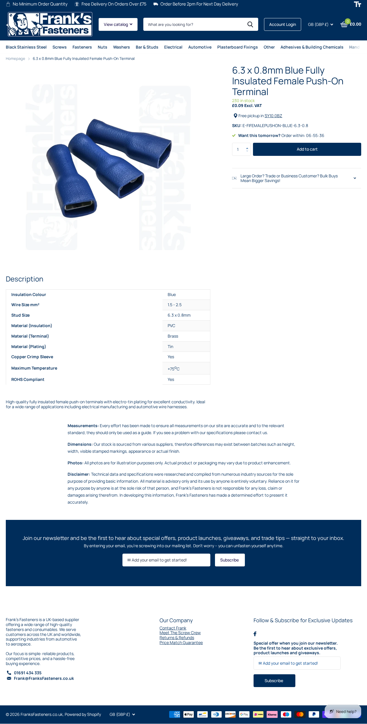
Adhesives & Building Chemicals (312, 47)
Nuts (102, 47)
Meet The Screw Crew (180, 632)
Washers (121, 47)
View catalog (116, 24)
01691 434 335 (27, 672)
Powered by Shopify (83, 714)
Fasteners (82, 47)
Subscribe (230, 560)
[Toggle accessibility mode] (357, 4)
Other (269, 47)
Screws (60, 47)
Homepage (15, 58)
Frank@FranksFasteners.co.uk (44, 678)
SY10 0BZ (273, 115)
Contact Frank (173, 628)
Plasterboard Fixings (237, 47)
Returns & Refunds (177, 637)
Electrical (173, 47)
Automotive (199, 47)
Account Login (282, 24)
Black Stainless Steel (26, 47)
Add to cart (307, 149)
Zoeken (250, 24)
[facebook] (255, 634)
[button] (248, 144)
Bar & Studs (147, 47)
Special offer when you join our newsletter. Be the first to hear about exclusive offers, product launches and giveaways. (296, 648)
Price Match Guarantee (181, 642)
